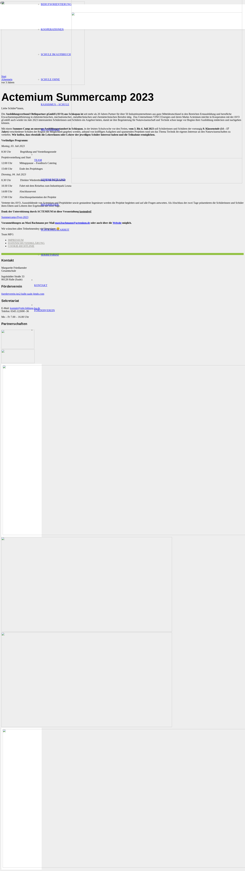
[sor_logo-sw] (17, 347)
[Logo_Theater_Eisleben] (86, 726)
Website (117, 222)
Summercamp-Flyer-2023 (14, 217)
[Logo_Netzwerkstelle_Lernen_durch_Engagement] (86, 630)
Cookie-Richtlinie (21, 246)
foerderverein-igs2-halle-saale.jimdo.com (22, 293)
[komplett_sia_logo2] (18, 362)
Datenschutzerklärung (26, 243)
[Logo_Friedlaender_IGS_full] (157, 182)
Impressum (16, 240)
